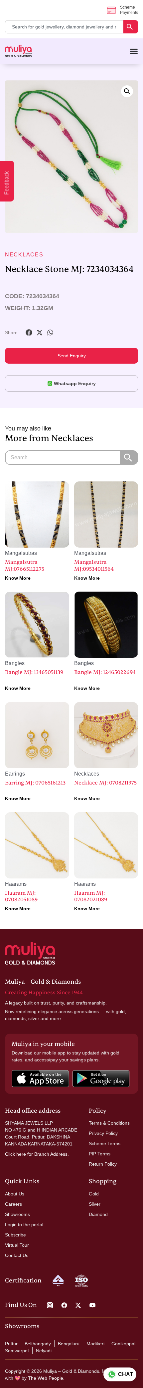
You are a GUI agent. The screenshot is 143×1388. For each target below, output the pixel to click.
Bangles (15, 663)
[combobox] (64, 26)
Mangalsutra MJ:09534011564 (94, 565)
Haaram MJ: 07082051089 (21, 896)
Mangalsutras (21, 553)
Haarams (16, 884)
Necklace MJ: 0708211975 (105, 783)
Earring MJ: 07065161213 (35, 783)
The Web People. (46, 1378)
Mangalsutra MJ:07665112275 (24, 565)
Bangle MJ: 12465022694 (105, 672)
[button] (127, 91)
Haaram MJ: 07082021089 (90, 896)
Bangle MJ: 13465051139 (34, 672)
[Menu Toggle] (134, 51)
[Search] (130, 26)
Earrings (15, 774)
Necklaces (24, 254)
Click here (15, 1154)
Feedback (7, 183)
